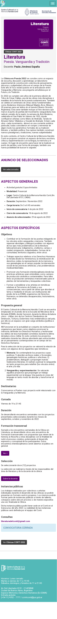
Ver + (5, 453)
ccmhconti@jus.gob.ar (32, 597)
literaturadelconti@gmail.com (15, 521)
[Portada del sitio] (9, 10)
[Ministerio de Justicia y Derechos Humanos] (40, 11)
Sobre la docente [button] (10, 479)
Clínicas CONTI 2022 (13, 52)
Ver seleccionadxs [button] (11, 169)
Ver (14, 542)
